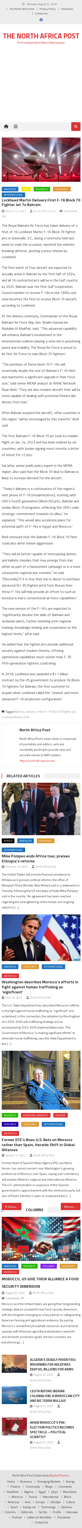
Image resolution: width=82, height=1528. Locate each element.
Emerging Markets (35, 1115)
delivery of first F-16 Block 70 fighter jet (50, 711)
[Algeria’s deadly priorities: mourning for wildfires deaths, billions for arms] (14, 1364)
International (13, 195)
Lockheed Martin (12, 717)
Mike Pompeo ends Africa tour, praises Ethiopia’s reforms (36, 858)
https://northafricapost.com (37, 760)
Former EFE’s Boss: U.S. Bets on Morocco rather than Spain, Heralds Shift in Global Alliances (38, 1145)
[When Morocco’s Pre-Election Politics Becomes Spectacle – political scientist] (14, 1426)
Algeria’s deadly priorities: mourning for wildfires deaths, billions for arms (53, 1364)
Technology (48, 1507)
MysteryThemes (59, 1475)
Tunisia (32, 1497)
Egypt (42, 1492)
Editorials (27, 1512)
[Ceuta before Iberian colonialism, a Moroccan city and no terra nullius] (14, 1395)
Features (10, 1124)
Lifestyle (55, 1502)
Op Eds (42, 1512)
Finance (15, 1486)
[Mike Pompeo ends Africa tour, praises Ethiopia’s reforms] (41, 809)
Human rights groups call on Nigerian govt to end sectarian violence (14, 1206)
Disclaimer (67, 9)
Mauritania (69, 1492)
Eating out (29, 1507)
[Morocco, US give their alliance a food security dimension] (41, 1239)
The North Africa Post (21, 9)
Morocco (10, 976)
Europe (61, 1115)
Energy (70, 1481)
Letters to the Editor (39, 1517)
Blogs (49, 1486)
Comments (65, 1486)
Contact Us (41, 13)
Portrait (17, 1517)
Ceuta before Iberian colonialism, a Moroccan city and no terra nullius (55, 1396)
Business (42, 189)
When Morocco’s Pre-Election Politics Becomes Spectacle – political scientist (52, 1429)
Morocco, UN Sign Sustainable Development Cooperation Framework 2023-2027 (72, 1206)
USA (26, 717)
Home (11, 1481)
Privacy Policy (48, 9)
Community (33, 1486)
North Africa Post (44, 211)
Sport (13, 1507)
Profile (57, 1512)
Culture (70, 1502)
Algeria (28, 1492)
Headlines (61, 189)
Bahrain (20, 711)
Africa (8, 841)
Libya (54, 1492)
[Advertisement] (41, 86)
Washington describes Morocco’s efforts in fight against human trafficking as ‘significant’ (40, 987)
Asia (26, 189)
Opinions (66, 1507)
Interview (72, 1512)
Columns (34, 1210)
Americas (10, 189)
